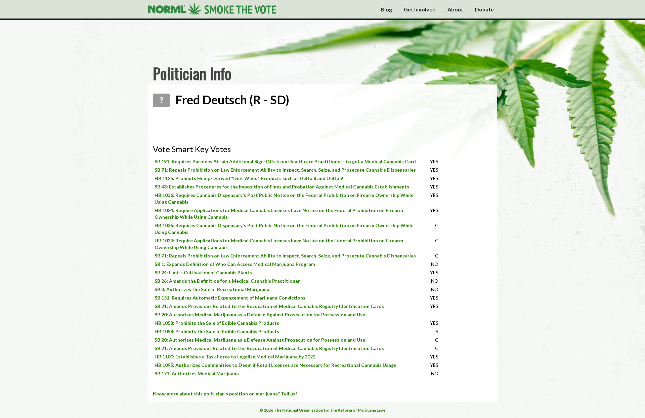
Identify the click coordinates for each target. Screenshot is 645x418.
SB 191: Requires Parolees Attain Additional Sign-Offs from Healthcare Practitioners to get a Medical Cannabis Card (285, 161)
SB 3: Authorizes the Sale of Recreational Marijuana (212, 289)
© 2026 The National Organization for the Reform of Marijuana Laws (322, 410)
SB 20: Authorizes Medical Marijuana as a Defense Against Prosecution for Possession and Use (260, 314)
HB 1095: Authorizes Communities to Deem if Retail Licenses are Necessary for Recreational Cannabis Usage (275, 365)
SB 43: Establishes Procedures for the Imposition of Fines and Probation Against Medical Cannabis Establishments (282, 186)
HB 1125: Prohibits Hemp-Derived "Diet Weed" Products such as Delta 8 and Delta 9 (249, 178)
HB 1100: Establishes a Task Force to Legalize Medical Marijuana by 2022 (235, 356)
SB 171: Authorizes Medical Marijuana (197, 373)
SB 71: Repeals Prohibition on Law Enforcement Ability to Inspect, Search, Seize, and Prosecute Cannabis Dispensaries (285, 170)
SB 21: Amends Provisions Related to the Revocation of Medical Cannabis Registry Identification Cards (269, 306)
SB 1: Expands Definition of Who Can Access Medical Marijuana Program (235, 264)
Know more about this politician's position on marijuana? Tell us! (225, 393)
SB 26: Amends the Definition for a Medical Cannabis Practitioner (227, 281)
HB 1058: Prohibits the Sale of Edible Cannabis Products (217, 323)
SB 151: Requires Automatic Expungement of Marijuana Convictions (230, 298)
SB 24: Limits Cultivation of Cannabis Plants (203, 272)
